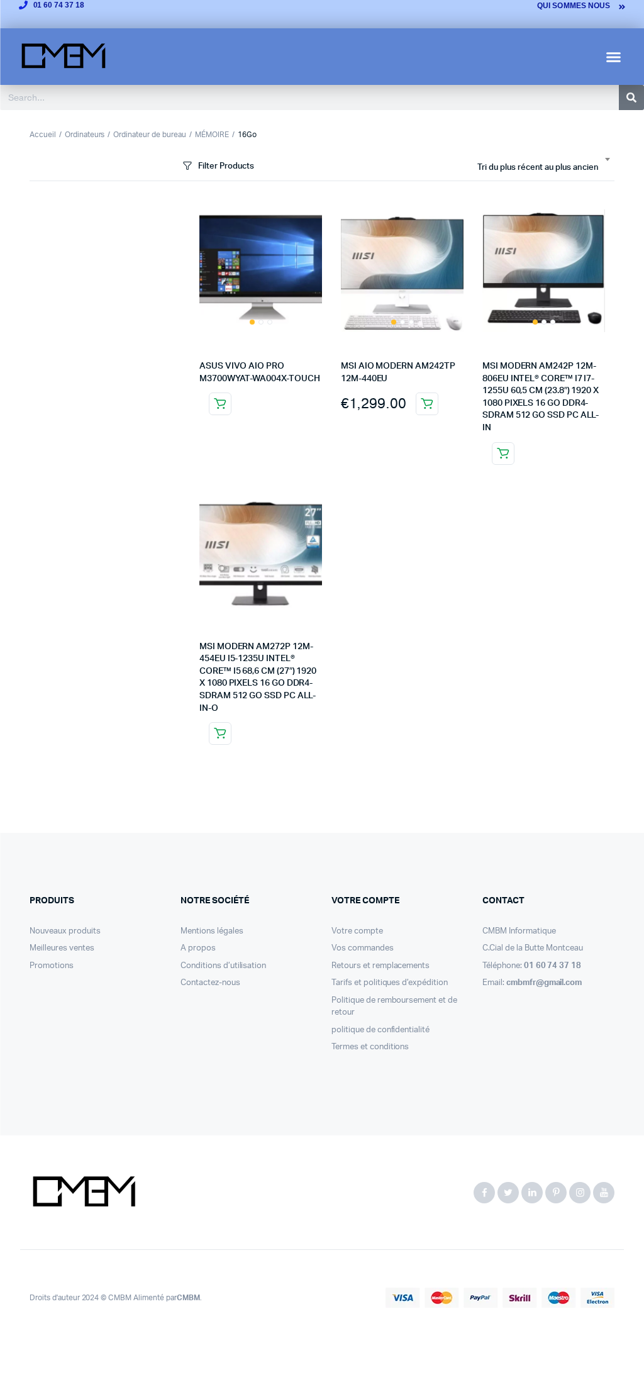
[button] (614, 57)
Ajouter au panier (427, 404)
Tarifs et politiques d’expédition (389, 983)
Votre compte (357, 931)
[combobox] (543, 168)
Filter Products (226, 166)
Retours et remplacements (380, 966)
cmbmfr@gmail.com (544, 983)
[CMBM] (83, 1192)
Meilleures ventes (62, 948)
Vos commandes (362, 948)
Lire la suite (220, 404)
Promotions (52, 966)
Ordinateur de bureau (149, 134)
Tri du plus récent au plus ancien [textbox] (538, 168)
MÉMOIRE (212, 134)
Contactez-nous (210, 983)
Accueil (43, 134)
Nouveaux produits (65, 931)
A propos (198, 948)
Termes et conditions (370, 1047)
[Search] (631, 97)
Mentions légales (211, 931)
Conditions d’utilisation (223, 966)
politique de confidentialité (380, 1030)
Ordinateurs (85, 134)
